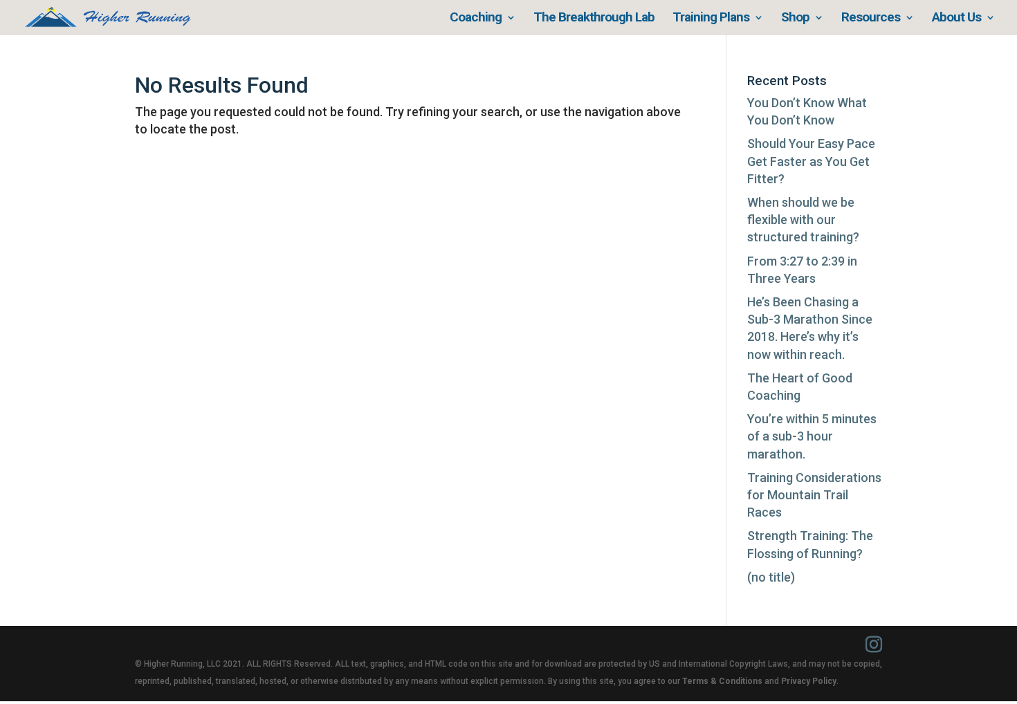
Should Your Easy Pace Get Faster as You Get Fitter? (811, 160)
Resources (870, 18)
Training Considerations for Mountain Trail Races (814, 494)
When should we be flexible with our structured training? (803, 219)
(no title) (771, 577)
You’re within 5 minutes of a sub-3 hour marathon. (812, 436)
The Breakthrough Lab (593, 18)
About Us (956, 18)
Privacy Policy (808, 681)
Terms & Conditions (722, 681)
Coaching (476, 18)
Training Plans (710, 18)
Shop (795, 18)
